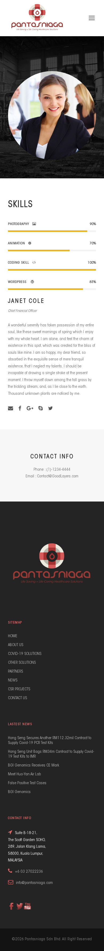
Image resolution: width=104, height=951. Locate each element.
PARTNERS (15, 672)
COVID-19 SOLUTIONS (24, 654)
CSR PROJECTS (19, 689)
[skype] (40, 408)
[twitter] (50, 408)
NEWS (12, 681)
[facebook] (19, 408)
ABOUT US (15, 645)
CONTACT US (17, 698)
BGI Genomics (19, 792)
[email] (10, 408)
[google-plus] (30, 408)
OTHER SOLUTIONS (22, 663)
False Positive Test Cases (27, 783)
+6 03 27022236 (29, 872)
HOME (12, 636)
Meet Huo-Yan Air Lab (24, 774)
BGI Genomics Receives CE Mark (33, 766)
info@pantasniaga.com (34, 883)
